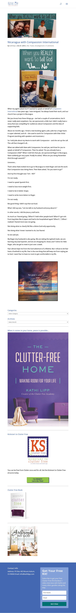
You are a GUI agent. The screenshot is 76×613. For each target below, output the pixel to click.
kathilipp (13, 46)
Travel (32, 46)
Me (28, 46)
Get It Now (54, 604)
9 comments (50, 46)
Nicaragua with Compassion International (33, 42)
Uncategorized (39, 46)
